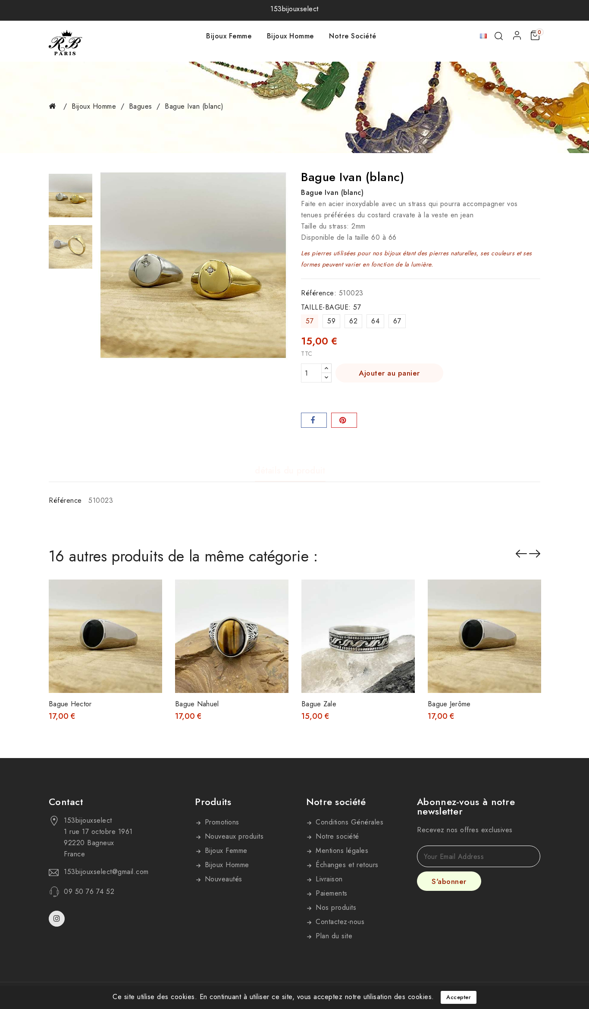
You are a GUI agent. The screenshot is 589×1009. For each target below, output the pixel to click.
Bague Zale (318, 704)
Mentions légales (341, 850)
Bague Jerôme (449, 704)
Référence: (318, 293)
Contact (66, 801)
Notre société (352, 36)
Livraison (328, 879)
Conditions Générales (348, 822)
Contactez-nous (339, 922)
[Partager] (313, 420)
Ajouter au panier (389, 373)
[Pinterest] (344, 420)
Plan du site (333, 936)
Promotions (220, 822)
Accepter (458, 997)
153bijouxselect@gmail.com (106, 872)
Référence (65, 500)
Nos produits (335, 907)
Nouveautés (222, 879)
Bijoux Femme (228, 36)
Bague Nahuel (197, 704)
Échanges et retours (346, 865)
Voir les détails (150, 595)
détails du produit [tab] (290, 471)
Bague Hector (70, 704)
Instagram (58, 919)
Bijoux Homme (290, 36)
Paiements (330, 893)
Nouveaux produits (232, 836)
